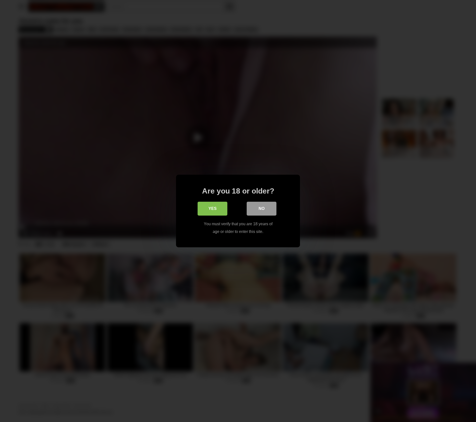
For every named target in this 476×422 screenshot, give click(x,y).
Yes (212, 208)
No (262, 208)
